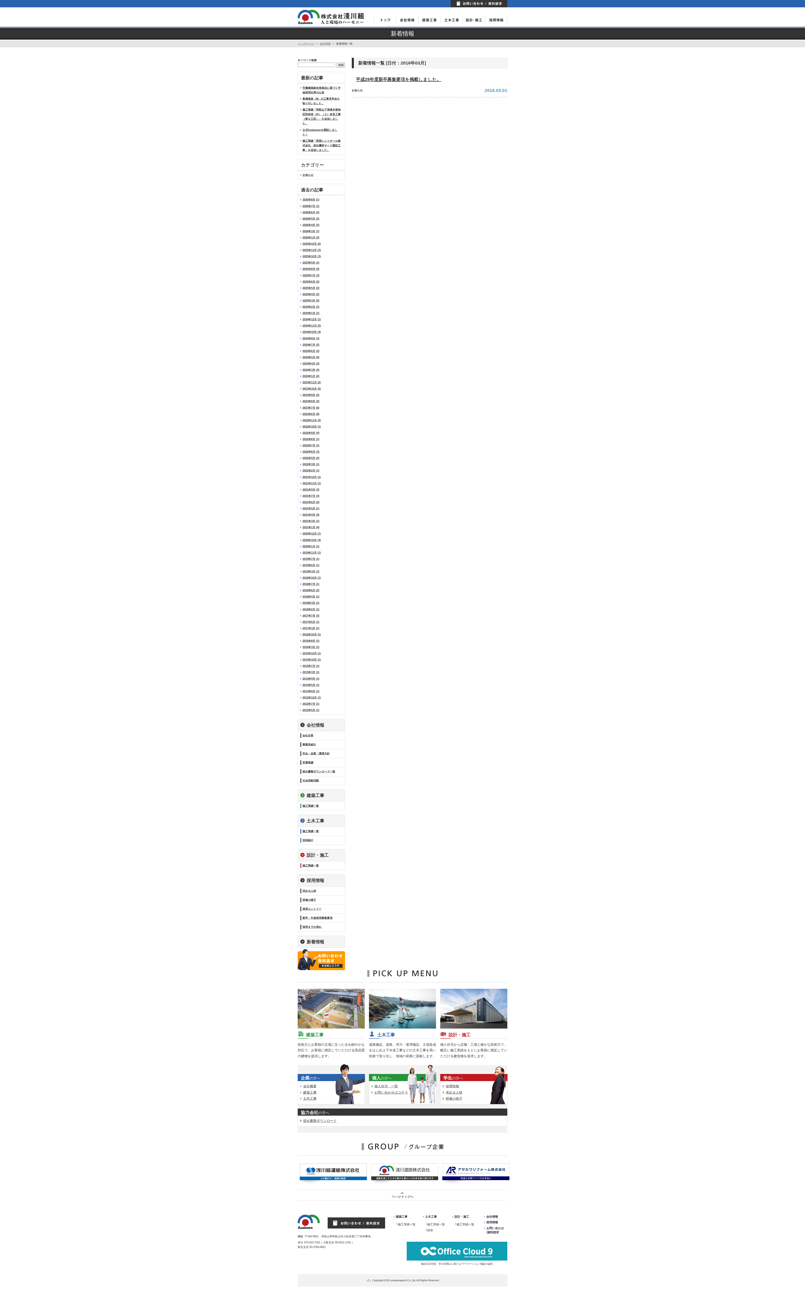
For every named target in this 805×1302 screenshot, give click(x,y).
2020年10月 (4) (312, 540)
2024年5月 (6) (311, 357)
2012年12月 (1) (312, 697)
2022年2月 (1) (311, 470)
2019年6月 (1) (311, 565)
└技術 (429, 1230)
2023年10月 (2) (312, 388)
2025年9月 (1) (311, 262)
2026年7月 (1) (311, 206)
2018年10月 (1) (312, 577)
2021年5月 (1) (311, 508)
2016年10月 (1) (312, 634)
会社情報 (325, 43)
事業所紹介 (309, 744)
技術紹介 (308, 840)
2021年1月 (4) (311, 527)
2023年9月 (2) (311, 395)
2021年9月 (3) (311, 489)
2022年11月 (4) (312, 420)
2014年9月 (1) (311, 678)
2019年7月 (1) (311, 559)
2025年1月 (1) (311, 313)
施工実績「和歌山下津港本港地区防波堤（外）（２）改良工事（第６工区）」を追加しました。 (322, 116)
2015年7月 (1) (311, 666)
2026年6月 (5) (311, 212)
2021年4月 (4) (311, 514)
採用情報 (315, 880)
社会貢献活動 (311, 780)
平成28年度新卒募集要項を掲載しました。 (398, 79)
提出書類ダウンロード (320, 1121)
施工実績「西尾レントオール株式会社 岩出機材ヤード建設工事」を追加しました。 (322, 145)
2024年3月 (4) (311, 369)
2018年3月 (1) (311, 603)
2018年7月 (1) (311, 584)
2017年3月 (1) (311, 628)
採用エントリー (312, 908)
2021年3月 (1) (311, 521)
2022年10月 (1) (312, 426)
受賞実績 (308, 762)
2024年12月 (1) (312, 319)
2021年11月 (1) (312, 483)
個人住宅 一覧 (386, 1086)
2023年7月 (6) (311, 407)
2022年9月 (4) (311, 432)
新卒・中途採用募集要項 (317, 917)
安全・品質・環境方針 (316, 753)
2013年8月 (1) (311, 691)
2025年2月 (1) (311, 306)
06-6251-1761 (343, 1242)
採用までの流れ (312, 926)
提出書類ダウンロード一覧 (319, 771)
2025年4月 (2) (311, 294)
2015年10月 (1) (312, 659)
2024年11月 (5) (312, 325)
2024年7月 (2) (311, 344)
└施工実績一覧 (405, 1224)
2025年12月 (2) (312, 243)
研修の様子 (309, 899)
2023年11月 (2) (312, 382)
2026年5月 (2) (311, 218)
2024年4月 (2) (311, 363)
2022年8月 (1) (311, 439)
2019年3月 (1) (311, 571)
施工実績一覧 (311, 805)
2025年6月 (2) (311, 281)
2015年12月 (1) (312, 653)
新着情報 (315, 941)
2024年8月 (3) (311, 338)
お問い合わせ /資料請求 (495, 1230)
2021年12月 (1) (312, 477)
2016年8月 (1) (311, 640)
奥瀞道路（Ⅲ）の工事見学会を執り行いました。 (321, 101)
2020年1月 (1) (311, 546)
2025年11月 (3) (312, 250)
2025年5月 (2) (311, 288)
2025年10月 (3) (312, 256)
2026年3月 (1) (311, 231)
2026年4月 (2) (311, 225)
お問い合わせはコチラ (391, 1092)
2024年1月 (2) (311, 376)
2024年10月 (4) (312, 332)
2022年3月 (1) (311, 464)
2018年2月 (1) (311, 609)
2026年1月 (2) (311, 237)
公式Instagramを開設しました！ (320, 132)
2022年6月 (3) (311, 451)
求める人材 (309, 890)
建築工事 (315, 795)
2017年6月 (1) (311, 622)
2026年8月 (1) (311, 199)
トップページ (306, 43)
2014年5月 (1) (311, 685)
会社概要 (310, 1086)
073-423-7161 (312, 1242)
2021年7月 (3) (311, 496)
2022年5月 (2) (311, 458)
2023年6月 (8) (311, 414)
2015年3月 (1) (311, 672)
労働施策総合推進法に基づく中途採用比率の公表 (322, 90)
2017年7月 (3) (311, 615)
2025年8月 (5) (311, 269)
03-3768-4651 (317, 1247)
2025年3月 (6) (311, 300)
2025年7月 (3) (311, 275)
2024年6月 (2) (311, 351)
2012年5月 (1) (311, 710)
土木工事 (315, 820)
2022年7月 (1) (311, 445)
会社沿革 (308, 735)
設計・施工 (318, 855)
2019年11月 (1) (312, 552)
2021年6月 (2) (311, 502)
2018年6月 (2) (311, 590)
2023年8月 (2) (311, 401)
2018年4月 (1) (311, 596)
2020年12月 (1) (312, 533)
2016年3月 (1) (311, 647)
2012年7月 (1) (311, 703)
